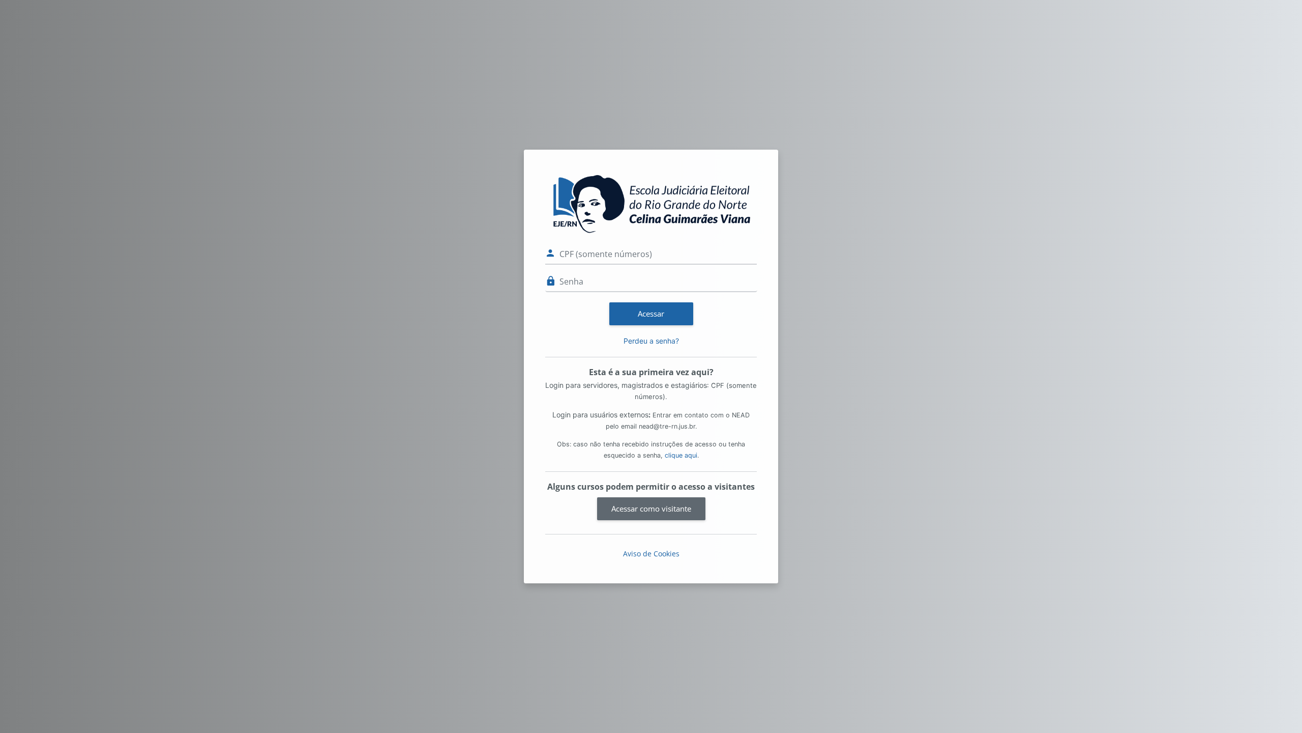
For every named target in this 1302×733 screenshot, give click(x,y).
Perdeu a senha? (651, 340)
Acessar (651, 313)
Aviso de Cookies (651, 553)
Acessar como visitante (651, 508)
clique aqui (681, 455)
